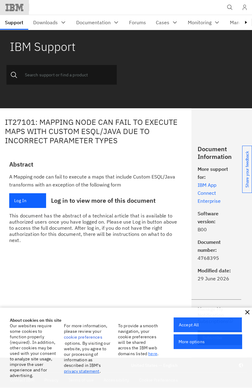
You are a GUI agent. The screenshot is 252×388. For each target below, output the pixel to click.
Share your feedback (247, 169)
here (152, 353)
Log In (20, 200)
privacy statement (82, 371)
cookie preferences (83, 337)
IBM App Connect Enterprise (209, 193)
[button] (247, 312)
